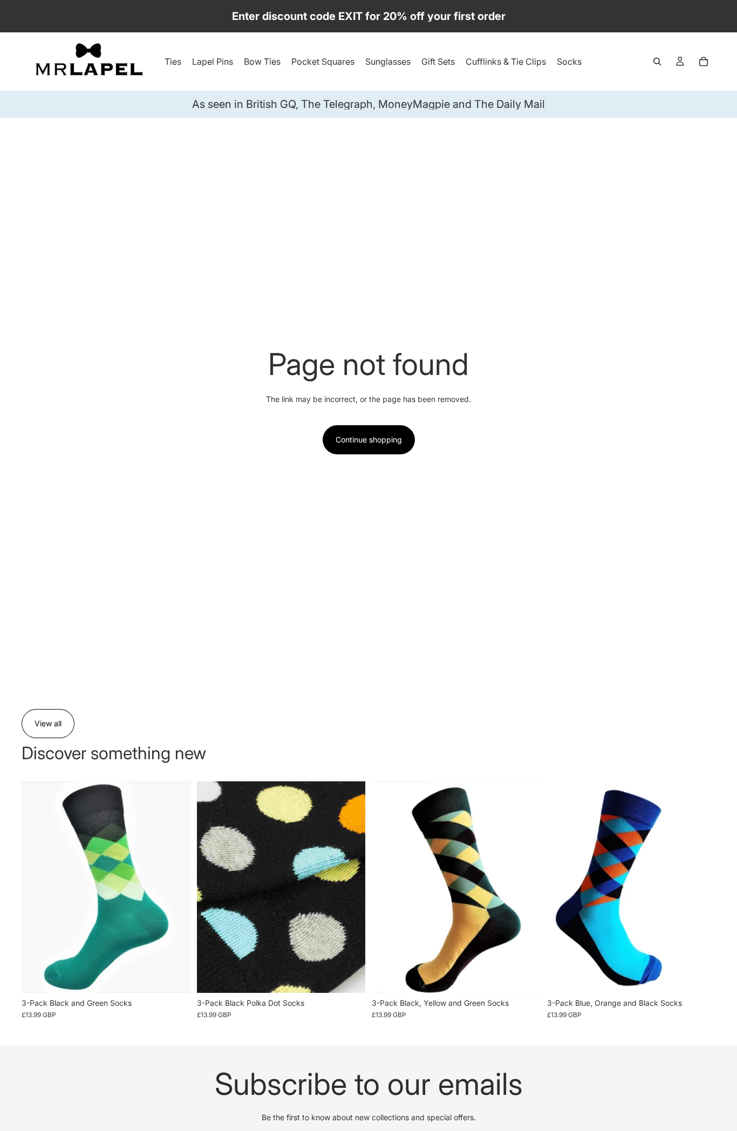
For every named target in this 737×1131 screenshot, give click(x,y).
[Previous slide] (213, 887)
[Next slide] (349, 887)
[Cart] (703, 61)
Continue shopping (369, 439)
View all (48, 723)
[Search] (657, 61)
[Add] (173, 976)
